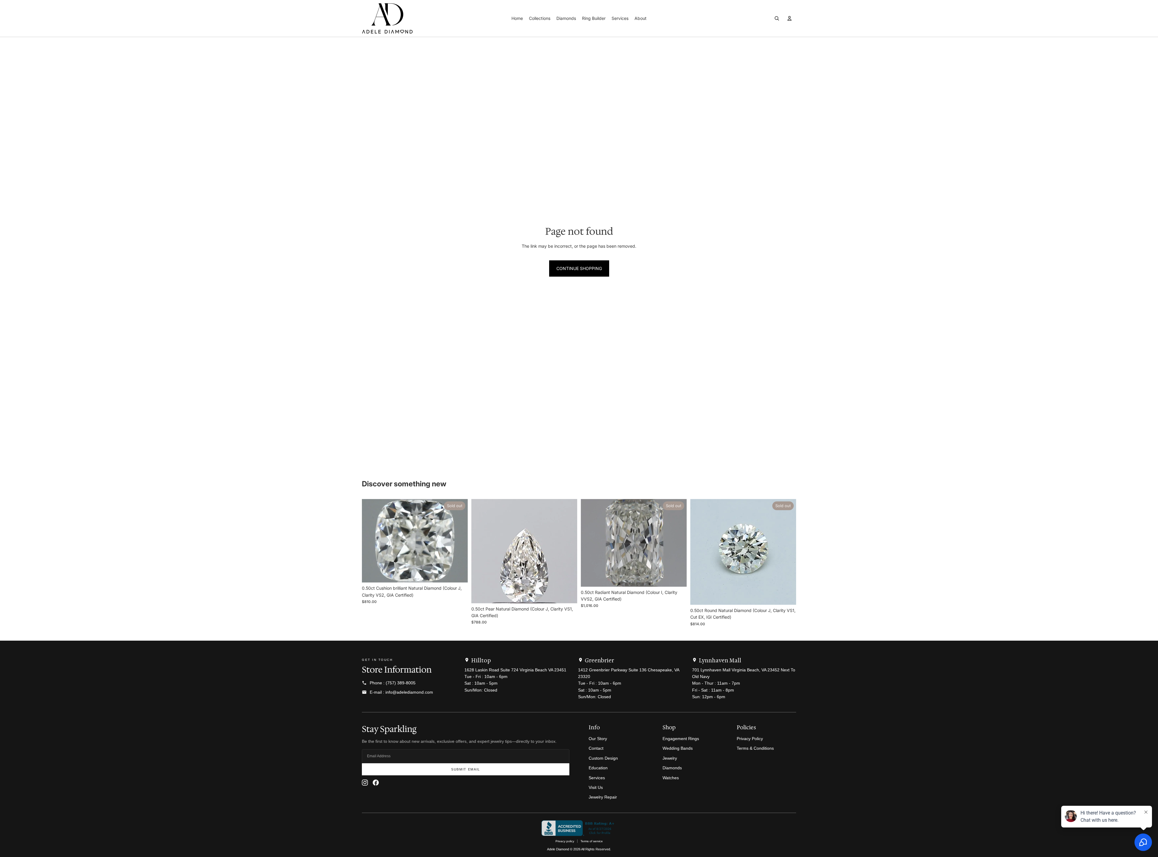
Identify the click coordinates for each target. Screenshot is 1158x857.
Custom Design (603, 758)
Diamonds (672, 767)
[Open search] (776, 18)
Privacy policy (564, 841)
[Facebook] (376, 783)
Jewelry (670, 758)
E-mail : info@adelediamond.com (401, 692)
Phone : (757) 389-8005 (393, 682)
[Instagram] (365, 783)
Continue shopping (579, 268)
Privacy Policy (750, 738)
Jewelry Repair (603, 797)
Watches (671, 777)
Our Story (598, 738)
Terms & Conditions (755, 748)
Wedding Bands (678, 748)
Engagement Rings (681, 738)
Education (598, 767)
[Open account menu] (789, 18)
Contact (596, 748)
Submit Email (465, 769)
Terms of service (592, 841)
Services (597, 777)
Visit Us (596, 787)
